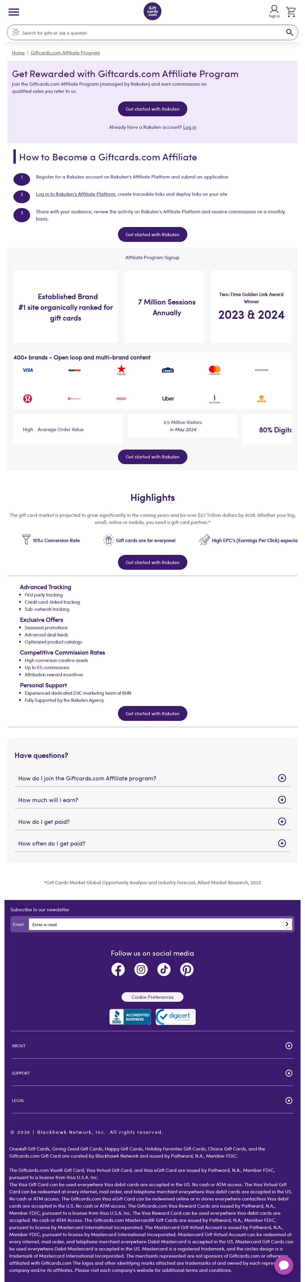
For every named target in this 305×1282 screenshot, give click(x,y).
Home (18, 52)
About (19, 1045)
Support (21, 1073)
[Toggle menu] (14, 12)
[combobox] (146, 32)
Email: (18, 924)
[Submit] (287, 924)
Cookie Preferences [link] (153, 996)
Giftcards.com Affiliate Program (65, 52)
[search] (290, 32)
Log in (189, 126)
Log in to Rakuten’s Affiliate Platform (75, 193)
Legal (18, 1100)
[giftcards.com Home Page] (152, 12)
